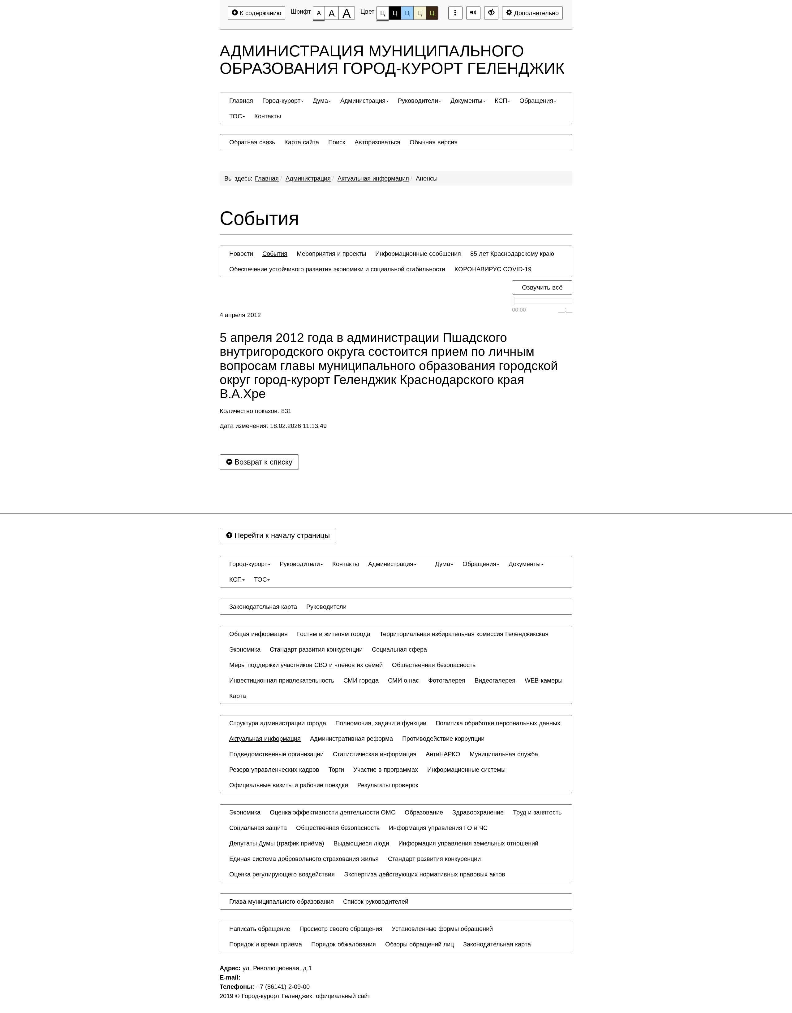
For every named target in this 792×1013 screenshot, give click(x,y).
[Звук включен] (473, 13)
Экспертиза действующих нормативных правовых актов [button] (424, 874)
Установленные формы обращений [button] (442, 928)
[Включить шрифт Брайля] (455, 13)
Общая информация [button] (258, 634)
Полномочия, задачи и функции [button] (380, 723)
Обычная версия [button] (434, 142)
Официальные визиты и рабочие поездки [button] (288, 785)
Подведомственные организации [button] (276, 754)
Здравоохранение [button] (478, 812)
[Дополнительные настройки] (491, 13)
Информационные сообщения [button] (418, 253)
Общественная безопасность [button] (434, 665)
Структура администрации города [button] (277, 723)
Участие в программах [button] (385, 769)
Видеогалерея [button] (495, 680)
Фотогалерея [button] (446, 680)
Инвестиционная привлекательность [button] (281, 680)
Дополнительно (535, 13)
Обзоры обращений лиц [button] (419, 944)
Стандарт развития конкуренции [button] (316, 649)
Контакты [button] (267, 116)
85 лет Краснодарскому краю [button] (512, 253)
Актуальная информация (373, 178)
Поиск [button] (336, 142)
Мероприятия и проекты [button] (331, 253)
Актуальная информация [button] (265, 738)
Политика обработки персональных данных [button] (498, 723)
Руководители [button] (418, 100)
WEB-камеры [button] (543, 680)
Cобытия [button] (274, 253)
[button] (425, 558)
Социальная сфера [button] (399, 649)
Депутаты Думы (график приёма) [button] (276, 843)
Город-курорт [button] (281, 100)
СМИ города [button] (361, 680)
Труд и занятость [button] (537, 812)
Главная (267, 178)
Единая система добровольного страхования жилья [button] (304, 858)
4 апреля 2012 (240, 315)
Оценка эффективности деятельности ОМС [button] (332, 812)
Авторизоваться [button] (377, 142)
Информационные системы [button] (466, 769)
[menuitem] (241, 100)
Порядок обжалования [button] (343, 944)
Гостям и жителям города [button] (333, 634)
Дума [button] (320, 100)
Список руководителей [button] (375, 901)
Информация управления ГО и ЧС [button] (438, 827)
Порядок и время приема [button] (265, 944)
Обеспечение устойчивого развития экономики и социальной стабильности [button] (337, 269)
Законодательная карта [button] (263, 606)
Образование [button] (424, 812)
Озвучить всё (542, 287)
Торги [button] (336, 769)
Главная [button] (241, 100)
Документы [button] (466, 100)
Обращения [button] (536, 100)
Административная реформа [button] (351, 738)
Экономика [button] (244, 649)
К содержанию (259, 13)
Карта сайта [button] (301, 142)
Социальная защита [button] (258, 827)
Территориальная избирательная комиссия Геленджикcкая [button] (464, 634)
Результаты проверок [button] (387, 785)
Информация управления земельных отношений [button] (468, 843)
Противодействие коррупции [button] (443, 738)
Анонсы (426, 178)
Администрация (308, 178)
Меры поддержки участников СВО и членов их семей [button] (306, 665)
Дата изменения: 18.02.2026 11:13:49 (273, 425)
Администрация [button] (362, 100)
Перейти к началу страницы (281, 535)
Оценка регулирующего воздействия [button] (282, 874)
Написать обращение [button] (259, 928)
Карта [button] (237, 695)
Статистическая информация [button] (374, 754)
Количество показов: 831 (255, 411)
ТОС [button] (235, 116)
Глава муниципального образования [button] (281, 901)
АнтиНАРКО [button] (443, 754)
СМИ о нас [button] (403, 680)
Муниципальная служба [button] (504, 754)
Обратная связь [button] (252, 142)
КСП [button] (501, 100)
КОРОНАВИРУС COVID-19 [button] (493, 269)
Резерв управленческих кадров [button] (274, 769)
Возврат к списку (262, 462)
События (259, 218)
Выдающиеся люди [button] (361, 843)
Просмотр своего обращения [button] (340, 928)
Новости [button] (241, 253)
